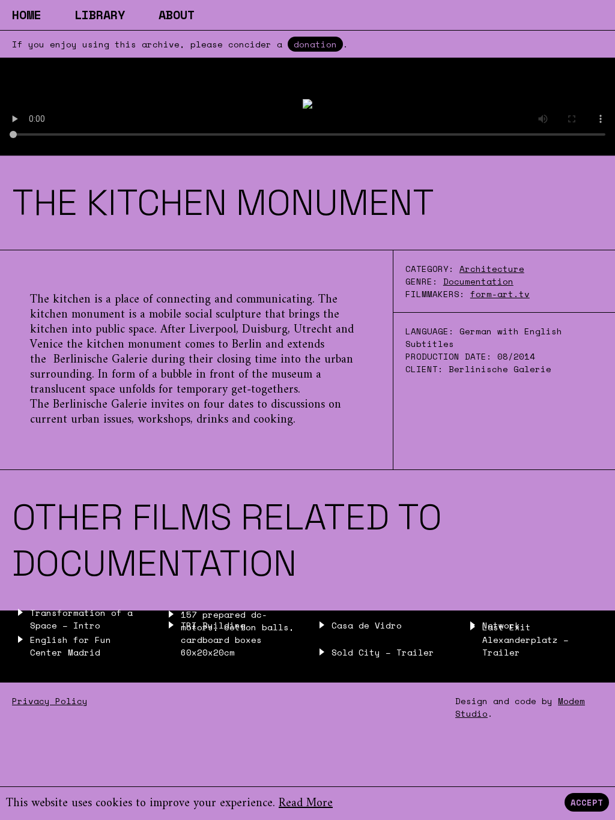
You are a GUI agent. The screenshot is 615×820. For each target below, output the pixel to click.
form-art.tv (500, 294)
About (177, 14)
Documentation (478, 281)
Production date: (451, 356)
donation (315, 44)
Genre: (421, 281)
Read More (306, 803)
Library (99, 14)
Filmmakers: (435, 294)
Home (26, 14)
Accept (587, 802)
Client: (427, 369)
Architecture (491, 268)
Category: (429, 268)
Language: (432, 331)
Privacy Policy (50, 701)
